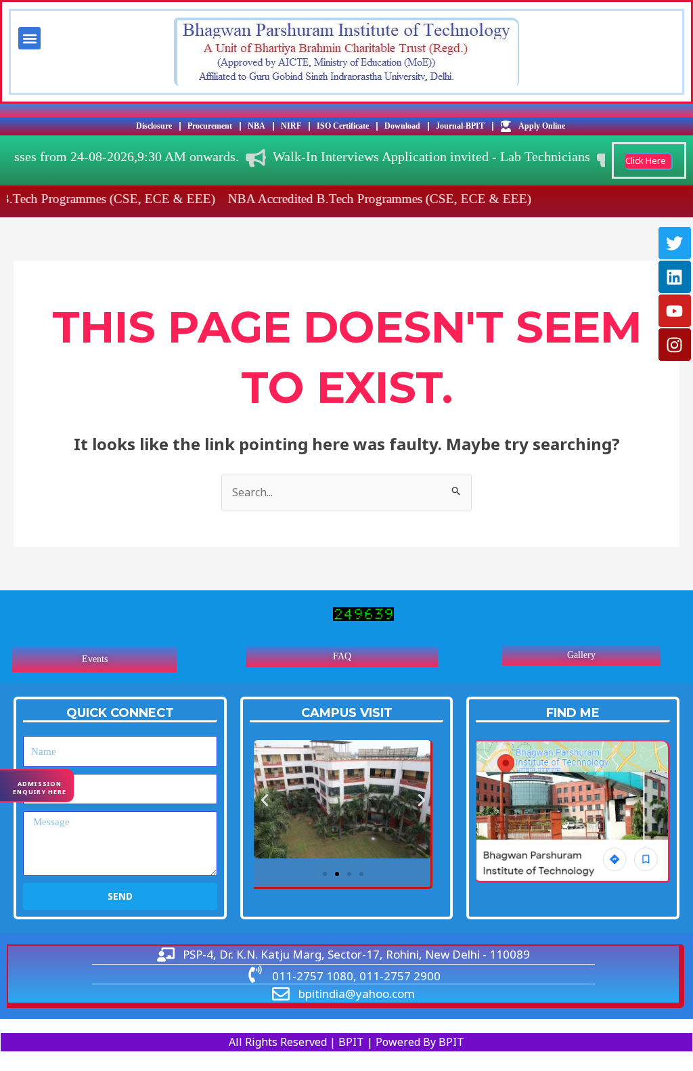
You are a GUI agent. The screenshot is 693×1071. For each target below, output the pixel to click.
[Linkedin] (675, 277)
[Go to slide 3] (349, 874)
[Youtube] (675, 311)
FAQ (342, 656)
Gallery (581, 655)
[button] (29, 38)
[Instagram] (675, 345)
